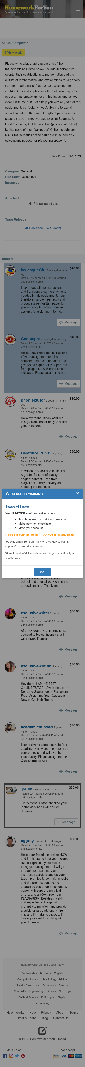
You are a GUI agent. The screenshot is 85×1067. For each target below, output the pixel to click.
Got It (43, 572)
